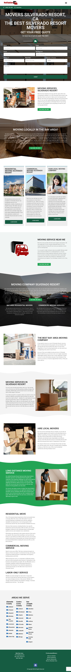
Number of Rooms (51, 57)
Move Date (28, 57)
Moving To (6, 57)
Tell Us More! (7, 64)
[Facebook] (35, 665)
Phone (5, 51)
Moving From (39, 51)
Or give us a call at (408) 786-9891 (35, 36)
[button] (66, 2)
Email (37, 45)
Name (5, 45)
